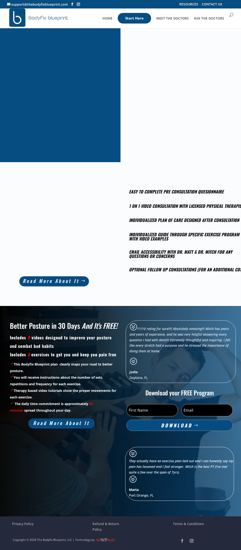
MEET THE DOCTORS (172, 18)
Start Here (134, 18)
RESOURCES (188, 4)
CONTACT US (212, 4)
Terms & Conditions (188, 524)
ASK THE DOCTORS (209, 18)
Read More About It (51, 280)
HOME (107, 18)
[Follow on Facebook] (182, 541)
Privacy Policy (22, 524)
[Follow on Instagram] (191, 541)
